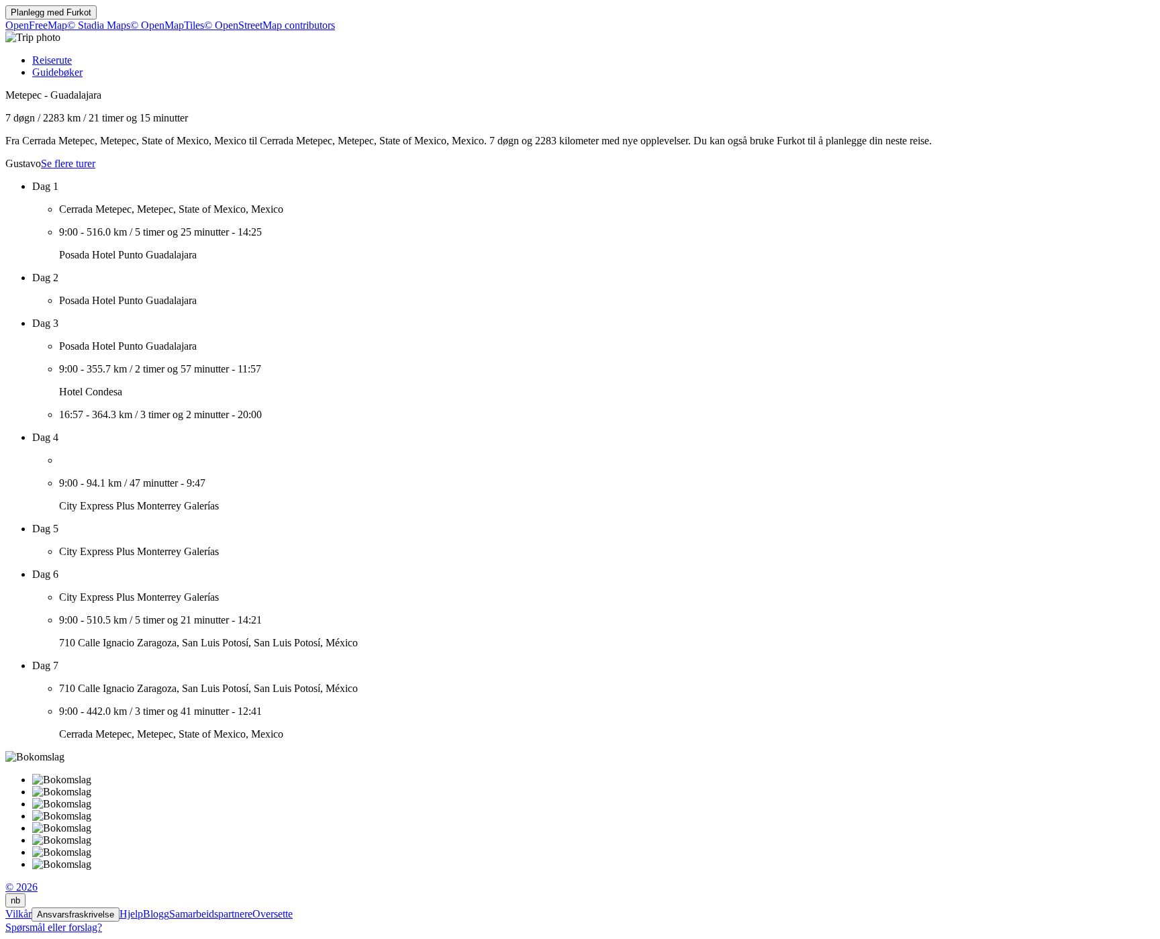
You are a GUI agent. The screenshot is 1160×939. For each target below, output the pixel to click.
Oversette (272, 914)
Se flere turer (68, 163)
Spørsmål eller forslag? (53, 927)
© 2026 (21, 887)
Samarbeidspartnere (210, 914)
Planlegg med (51, 12)
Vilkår (18, 914)
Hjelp (131, 914)
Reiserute (52, 60)
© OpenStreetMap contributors (269, 25)
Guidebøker (57, 72)
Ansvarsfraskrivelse (75, 914)
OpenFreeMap (36, 25)
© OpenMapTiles (167, 25)
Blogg (156, 914)
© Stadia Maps (98, 25)
